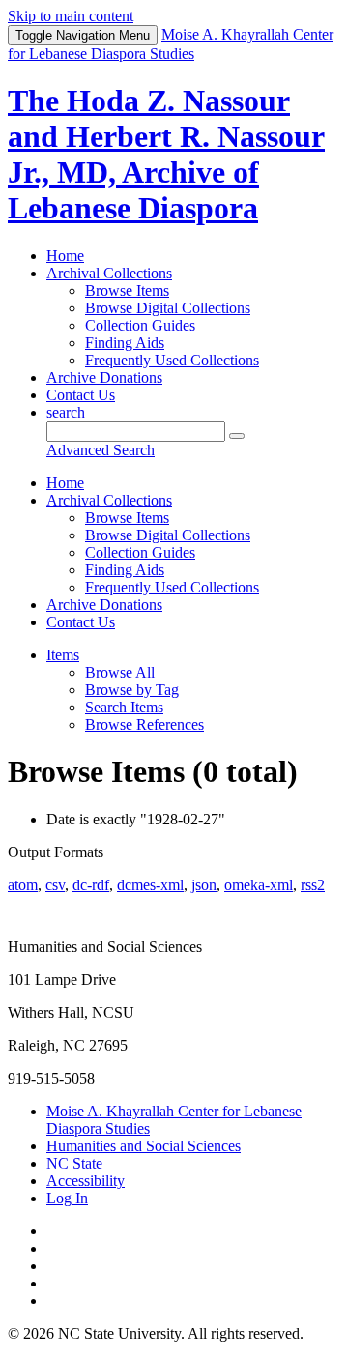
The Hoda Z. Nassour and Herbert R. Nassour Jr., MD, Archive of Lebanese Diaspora (166, 154)
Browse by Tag (132, 689)
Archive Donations (104, 377)
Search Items (124, 707)
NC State (74, 1163)
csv (55, 885)
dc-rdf (90, 885)
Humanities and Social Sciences (143, 1146)
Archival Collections (109, 273)
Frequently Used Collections (172, 360)
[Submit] (237, 436)
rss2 (313, 885)
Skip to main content (70, 16)
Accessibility (85, 1180)
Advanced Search (100, 450)
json (204, 885)
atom (23, 885)
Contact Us (80, 395)
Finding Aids (124, 342)
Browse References (144, 724)
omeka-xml (258, 885)
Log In (67, 1198)
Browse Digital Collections (167, 308)
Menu (82, 35)
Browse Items (127, 290)
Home (65, 255)
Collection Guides (140, 325)
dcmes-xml (150, 885)
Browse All (120, 672)
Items (62, 655)
